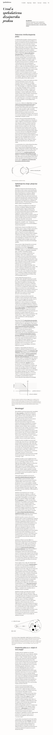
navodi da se (21, 499)
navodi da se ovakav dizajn (28, 229)
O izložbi (24, 2)
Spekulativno (7, 2)
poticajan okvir (18, 350)
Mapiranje (29, 2)
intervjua (29, 720)
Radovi (34, 2)
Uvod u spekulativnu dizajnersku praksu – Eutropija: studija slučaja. (36, 25)
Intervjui (39, 2)
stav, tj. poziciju (20, 412)
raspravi (24, 707)
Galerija (44, 2)
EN (48, 2)
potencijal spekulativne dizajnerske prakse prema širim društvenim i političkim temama (26, 326)
